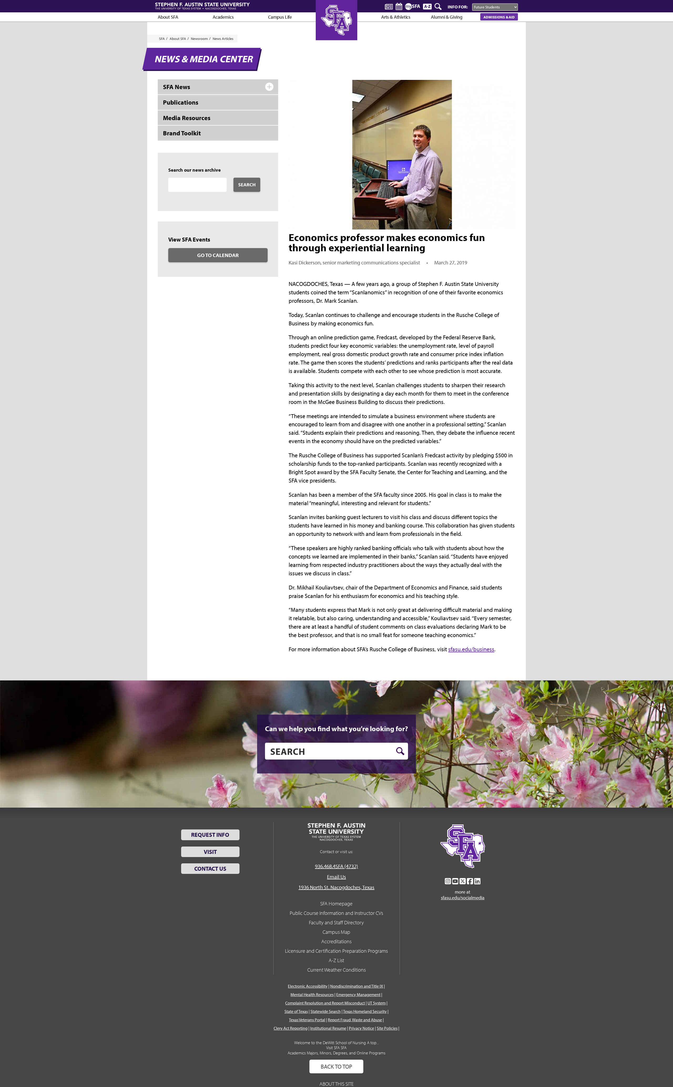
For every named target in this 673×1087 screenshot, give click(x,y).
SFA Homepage (336, 903)
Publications (180, 102)
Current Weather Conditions (336, 969)
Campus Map (336, 932)
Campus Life (280, 17)
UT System (377, 1003)
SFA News (176, 87)
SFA (162, 38)
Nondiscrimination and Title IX (356, 986)
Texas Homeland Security (365, 1011)
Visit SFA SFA (336, 1047)
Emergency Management (358, 994)
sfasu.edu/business (471, 649)
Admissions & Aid (499, 17)
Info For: (458, 6)
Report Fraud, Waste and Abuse (355, 1019)
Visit (210, 851)
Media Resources (186, 118)
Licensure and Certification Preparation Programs (336, 950)
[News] (389, 6)
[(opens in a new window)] (448, 881)
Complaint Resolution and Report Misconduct (325, 1003)
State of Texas (296, 1011)
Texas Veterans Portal (307, 1019)
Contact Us (210, 868)
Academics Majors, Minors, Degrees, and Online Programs (336, 1052)
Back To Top (336, 1066)
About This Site (336, 1083)
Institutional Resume (328, 1028)
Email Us (336, 876)
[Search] (438, 6)
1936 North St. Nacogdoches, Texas (336, 887)
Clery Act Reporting (291, 1028)
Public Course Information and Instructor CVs (336, 913)
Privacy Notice (361, 1028)
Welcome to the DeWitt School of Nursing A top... (336, 1042)
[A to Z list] (427, 6)
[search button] (400, 751)
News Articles (223, 38)
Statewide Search (325, 1011)
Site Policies (387, 1028)
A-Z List (336, 960)
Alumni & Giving (446, 17)
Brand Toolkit (182, 133)
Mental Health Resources (312, 994)
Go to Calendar (218, 255)
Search (247, 185)
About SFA (168, 17)
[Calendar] (399, 6)
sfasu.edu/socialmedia (463, 898)
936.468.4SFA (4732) (336, 866)
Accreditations (336, 941)
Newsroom (199, 38)
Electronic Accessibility (308, 986)
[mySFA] (412, 6)
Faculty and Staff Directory (336, 922)
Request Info (210, 834)
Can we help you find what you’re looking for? (336, 728)
